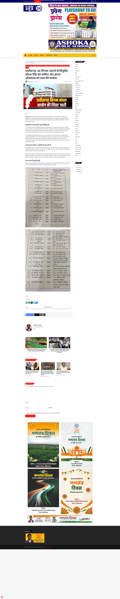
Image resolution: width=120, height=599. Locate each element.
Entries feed (78, 167)
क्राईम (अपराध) (78, 77)
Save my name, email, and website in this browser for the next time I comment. (43, 477)
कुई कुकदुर (77, 70)
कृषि (76, 75)
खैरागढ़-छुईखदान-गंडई (39, 61)
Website (50, 472)
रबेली (76, 122)
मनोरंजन (77, 114)
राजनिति (76, 126)
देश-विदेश (30, 55)
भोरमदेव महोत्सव (78, 110)
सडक (76, 143)
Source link (27, 299)
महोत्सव (76, 116)
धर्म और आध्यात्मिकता (79, 93)
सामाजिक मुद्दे (77, 151)
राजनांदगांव (67, 65)
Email (26, 472)
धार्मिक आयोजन (78, 95)
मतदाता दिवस (77, 112)
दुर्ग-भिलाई (49, 65)
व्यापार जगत (77, 137)
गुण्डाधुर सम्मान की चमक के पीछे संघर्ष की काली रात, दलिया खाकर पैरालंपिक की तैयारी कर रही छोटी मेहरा (59, 0)
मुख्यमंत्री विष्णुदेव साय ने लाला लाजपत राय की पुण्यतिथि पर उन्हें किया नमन (63, 437)
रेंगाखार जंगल (77, 132)
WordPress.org (79, 171)
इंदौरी (76, 64)
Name (27, 466)
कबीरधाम (42, 55)
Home (27, 61)
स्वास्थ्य (76, 155)
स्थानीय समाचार (78, 153)
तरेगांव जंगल (77, 87)
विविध (55, 55)
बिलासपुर (54, 65)
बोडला (76, 108)
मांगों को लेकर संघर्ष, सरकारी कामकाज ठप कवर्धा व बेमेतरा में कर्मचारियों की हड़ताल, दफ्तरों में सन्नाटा (47, 437)
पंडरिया (76, 97)
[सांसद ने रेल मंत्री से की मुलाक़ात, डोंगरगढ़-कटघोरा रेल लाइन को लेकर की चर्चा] (32, 430)
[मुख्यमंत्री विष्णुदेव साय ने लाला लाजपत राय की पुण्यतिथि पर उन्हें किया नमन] (63, 430)
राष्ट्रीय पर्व (77, 130)
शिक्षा (76, 139)
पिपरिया (76, 101)
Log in (77, 165)
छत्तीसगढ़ (36, 55)
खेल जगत (77, 79)
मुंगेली (62, 65)
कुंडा (76, 72)
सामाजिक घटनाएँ (78, 149)
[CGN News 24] (32, 8)
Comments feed (79, 169)
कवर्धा (76, 68)
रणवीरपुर (77, 120)
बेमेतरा (58, 65)
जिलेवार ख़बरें (49, 55)
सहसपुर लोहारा (77, 145)
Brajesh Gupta (31, 81)
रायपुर (27, 67)
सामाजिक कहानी (78, 147)
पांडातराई (76, 99)
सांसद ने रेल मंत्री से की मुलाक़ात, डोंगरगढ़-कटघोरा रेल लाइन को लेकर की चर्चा (31, 437)
